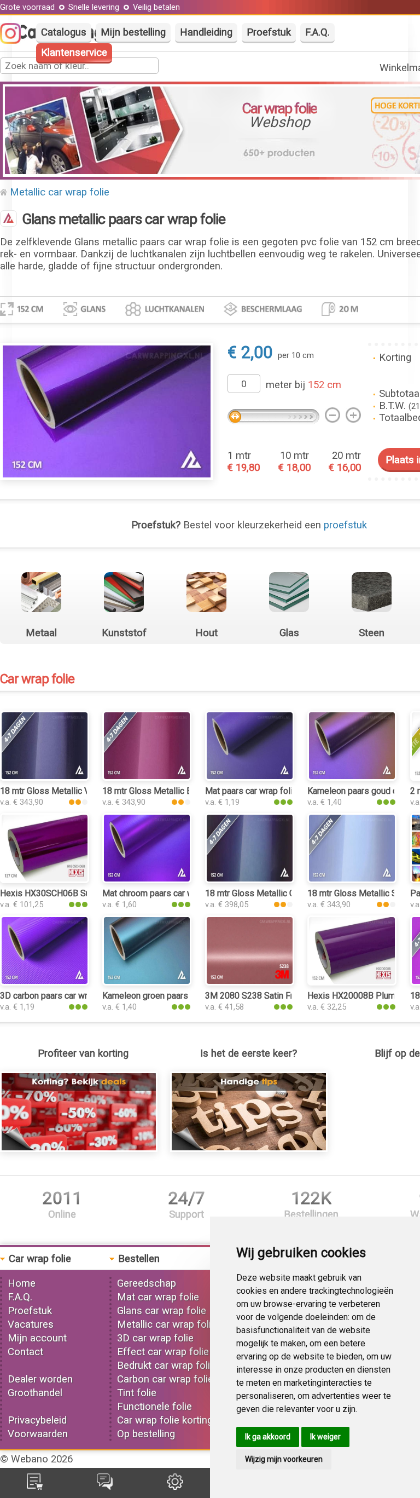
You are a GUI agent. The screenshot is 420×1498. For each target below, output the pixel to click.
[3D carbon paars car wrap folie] (44, 982)
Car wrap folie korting (165, 1420)
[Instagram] (16, 40)
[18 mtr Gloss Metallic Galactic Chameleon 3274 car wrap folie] (249, 880)
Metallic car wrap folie (59, 192)
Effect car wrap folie (163, 1352)
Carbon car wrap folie (165, 1379)
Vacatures (31, 1324)
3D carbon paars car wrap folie (58, 995)
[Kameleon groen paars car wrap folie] (146, 982)
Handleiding (206, 32)
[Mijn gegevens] (175, 1486)
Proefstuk (269, 32)
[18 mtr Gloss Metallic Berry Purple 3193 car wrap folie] (146, 777)
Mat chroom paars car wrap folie (163, 893)
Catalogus (63, 32)
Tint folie (136, 1393)
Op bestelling (146, 1434)
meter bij (303, 385)
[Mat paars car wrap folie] (249, 777)
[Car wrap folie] (8, 220)
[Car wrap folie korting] (79, 1149)
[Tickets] (105, 1486)
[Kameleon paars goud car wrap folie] (351, 777)
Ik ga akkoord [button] (267, 1436)
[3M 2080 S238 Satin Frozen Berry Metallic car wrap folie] (249, 982)
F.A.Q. (317, 32)
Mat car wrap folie (158, 1297)
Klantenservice (74, 53)
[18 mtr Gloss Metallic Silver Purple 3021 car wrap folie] (351, 880)
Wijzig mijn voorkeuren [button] (284, 1459)
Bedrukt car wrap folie (166, 1365)
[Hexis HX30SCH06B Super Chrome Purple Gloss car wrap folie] (44, 880)
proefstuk (345, 525)
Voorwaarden (38, 1434)
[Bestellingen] (35, 1486)
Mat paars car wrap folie (251, 791)
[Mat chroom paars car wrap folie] (146, 880)
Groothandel (35, 1393)
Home (22, 1283)
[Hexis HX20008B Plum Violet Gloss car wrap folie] (351, 982)
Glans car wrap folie (161, 1311)
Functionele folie (154, 1407)
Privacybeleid (37, 1420)
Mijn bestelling (133, 32)
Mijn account (37, 1338)
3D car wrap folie (155, 1338)
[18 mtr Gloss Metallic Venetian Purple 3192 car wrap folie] (44, 777)
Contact (25, 1352)
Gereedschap (146, 1283)
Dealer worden (40, 1379)
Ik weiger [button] (325, 1436)
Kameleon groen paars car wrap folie (172, 995)
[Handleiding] (249, 1149)
